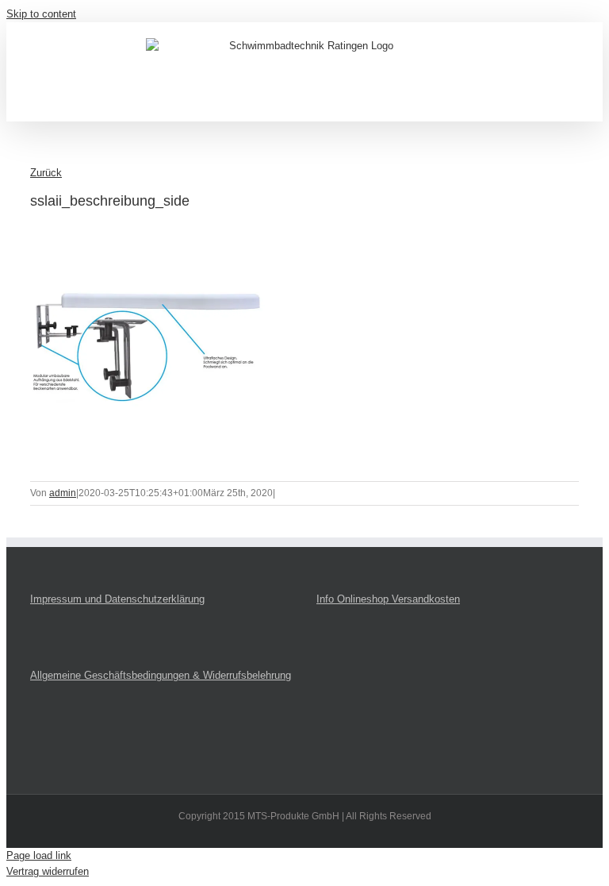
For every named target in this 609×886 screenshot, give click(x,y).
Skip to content (41, 14)
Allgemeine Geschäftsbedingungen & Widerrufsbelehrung (160, 675)
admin (62, 493)
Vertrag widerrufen (47, 871)
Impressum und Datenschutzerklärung (117, 599)
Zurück (46, 173)
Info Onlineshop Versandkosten (388, 599)
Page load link (38, 855)
